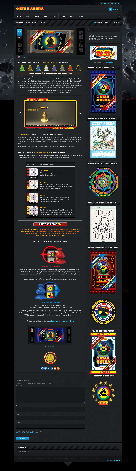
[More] (58, 368)
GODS (54, 16)
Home (94, 22)
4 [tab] (53, 131)
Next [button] (80, 113)
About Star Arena (33, 57)
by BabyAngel (24, 57)
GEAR (27, 16)
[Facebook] (42, 368)
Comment (19, 385)
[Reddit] (55, 368)
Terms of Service (30, 432)
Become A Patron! (108, 62)
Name (17, 405)
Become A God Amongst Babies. (62, 321)
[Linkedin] (52, 368)
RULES (37, 16)
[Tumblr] (48, 368)
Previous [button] (20, 113)
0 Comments (49, 57)
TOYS (63, 16)
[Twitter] (45, 368)
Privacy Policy (19, 432)
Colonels (52, 347)
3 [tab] (51, 131)
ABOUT (18, 16)
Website (18, 422)
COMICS (81, 16)
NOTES (72, 16)
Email (17, 414)
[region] (50, 114)
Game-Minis (41, 57)
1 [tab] (47, 131)
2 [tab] (49, 131)
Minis (45, 16)
